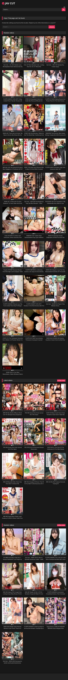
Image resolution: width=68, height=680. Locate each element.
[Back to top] (63, 675)
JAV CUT (9, 3)
